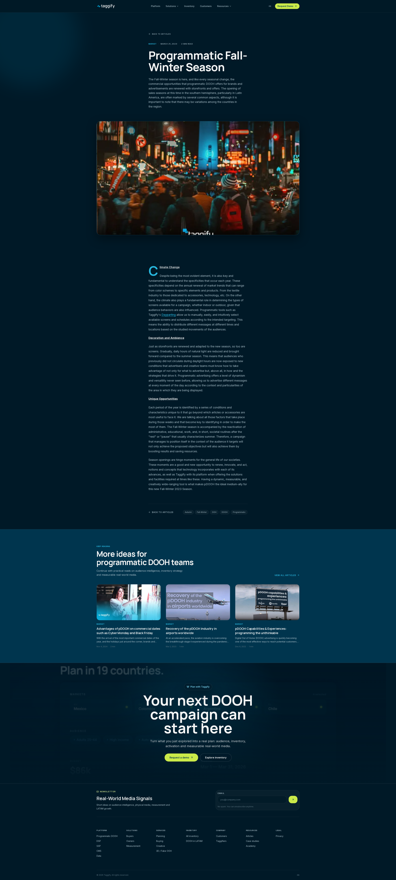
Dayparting (168, 314)
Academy (251, 846)
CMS (99, 851)
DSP (99, 841)
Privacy (279, 836)
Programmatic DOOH (107, 836)
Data (99, 856)
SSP (99, 846)
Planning (160, 836)
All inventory (192, 836)
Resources (223, 6)
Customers (206, 6)
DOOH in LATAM (194, 841)
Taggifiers (221, 841)
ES (270, 6)
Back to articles (161, 34)
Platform (155, 6)
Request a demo (179, 757)
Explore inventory (215, 757)
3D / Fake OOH (164, 851)
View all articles (285, 575)
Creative (160, 846)
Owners (130, 841)
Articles (249, 836)
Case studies (252, 841)
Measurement (133, 846)
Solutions (171, 6)
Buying (159, 841)
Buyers (129, 836)
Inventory (189, 6)
